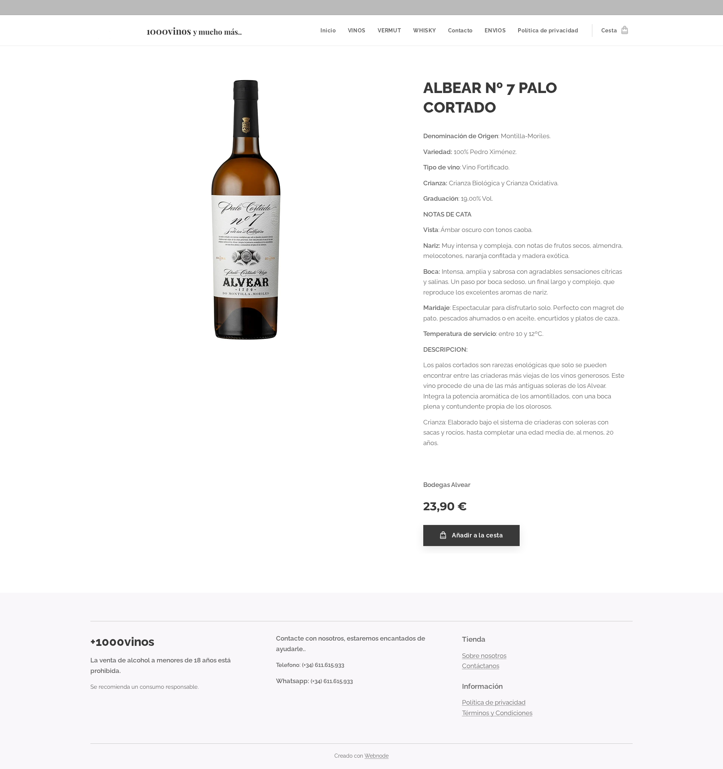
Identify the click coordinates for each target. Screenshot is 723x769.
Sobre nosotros (484, 655)
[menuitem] (330, 30)
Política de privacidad (494, 702)
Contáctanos (480, 666)
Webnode (377, 756)
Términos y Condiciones (497, 713)
